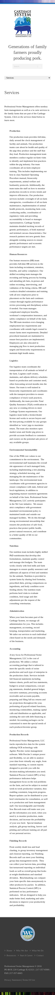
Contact (40, 955)
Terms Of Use (28, 980)
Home (9, 950)
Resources (11, 955)
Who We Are (22, 950)
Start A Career (26, 955)
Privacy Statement (12, 980)
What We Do (38, 950)
